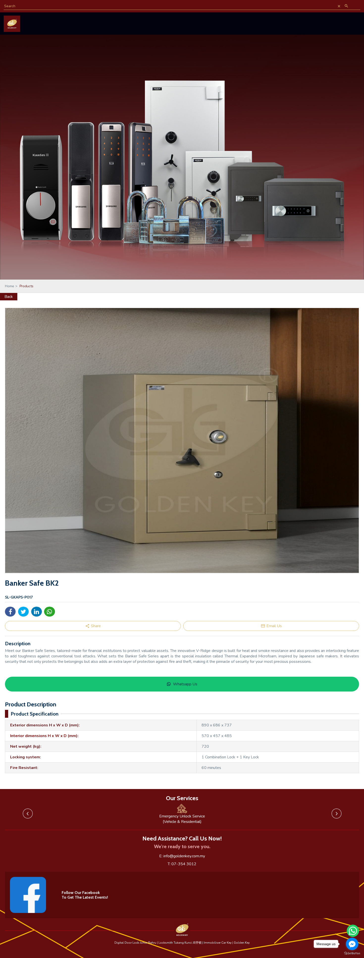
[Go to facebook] (352, 944)
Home (11, 286)
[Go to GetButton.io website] (352, 953)
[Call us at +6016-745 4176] (347, 18)
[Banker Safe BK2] (182, 440)
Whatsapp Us (185, 684)
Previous (28, 813)
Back (8, 296)
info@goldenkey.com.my (184, 856)
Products (26, 286)
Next (336, 813)
